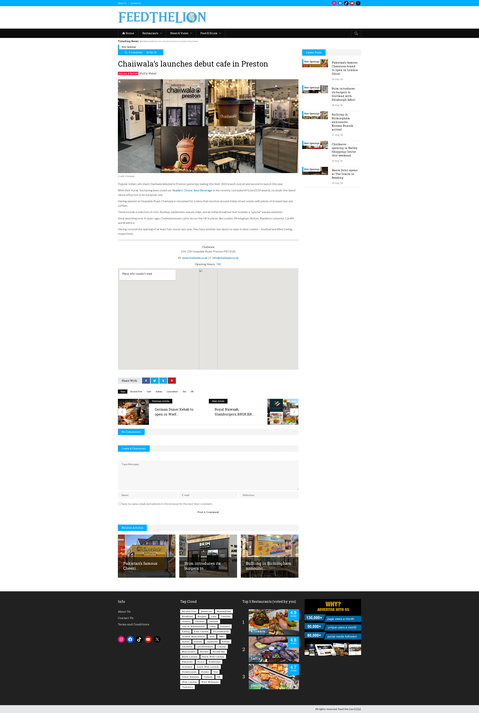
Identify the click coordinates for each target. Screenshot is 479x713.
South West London (208, 666)
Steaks (205, 671)
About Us (122, 3)
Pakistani (187, 661)
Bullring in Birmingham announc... (268, 566)
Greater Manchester (193, 636)
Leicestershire (205, 646)
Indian (159, 391)
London (222, 646)
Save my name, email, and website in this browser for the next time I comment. (167, 503)
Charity (186, 621)
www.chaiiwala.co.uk (194, 257)
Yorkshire (187, 687)
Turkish (208, 676)
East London (201, 631)
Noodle (204, 651)
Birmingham (224, 611)
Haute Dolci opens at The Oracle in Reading (345, 173)
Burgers (202, 616)
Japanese (212, 641)
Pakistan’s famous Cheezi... (140, 566)
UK (192, 391)
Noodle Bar (219, 651)
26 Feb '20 (151, 52)
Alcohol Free (136, 391)
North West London (213, 656)
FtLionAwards (221, 631)
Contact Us (135, 3)
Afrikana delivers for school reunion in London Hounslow (169, 41)
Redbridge (214, 661)
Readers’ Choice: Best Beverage (192, 190)
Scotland (187, 666)
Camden (226, 616)
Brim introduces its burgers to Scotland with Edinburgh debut (343, 94)
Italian (198, 641)
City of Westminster (193, 626)
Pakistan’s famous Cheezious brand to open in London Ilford (345, 68)
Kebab (225, 641)
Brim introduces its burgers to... (202, 566)
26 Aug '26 (337, 160)
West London (189, 681)
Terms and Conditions (133, 624)
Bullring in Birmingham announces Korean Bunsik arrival (342, 122)
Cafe (149, 391)
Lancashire (172, 391)
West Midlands (210, 681)
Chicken (200, 621)
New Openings (129, 46)
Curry (213, 626)
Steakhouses (189, 671)
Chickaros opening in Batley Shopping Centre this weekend (344, 149)
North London (190, 656)
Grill (212, 636)
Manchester (189, 651)
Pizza (201, 661)
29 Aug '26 (337, 79)
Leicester (187, 646)
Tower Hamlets (190, 676)
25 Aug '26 (337, 182)
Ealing (186, 631)
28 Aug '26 (337, 105)
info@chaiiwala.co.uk (225, 257)
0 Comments (136, 52)
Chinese (213, 621)
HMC (221, 636)
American (206, 611)
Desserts (225, 626)
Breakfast (187, 616)
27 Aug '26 (337, 134)
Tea (184, 391)
